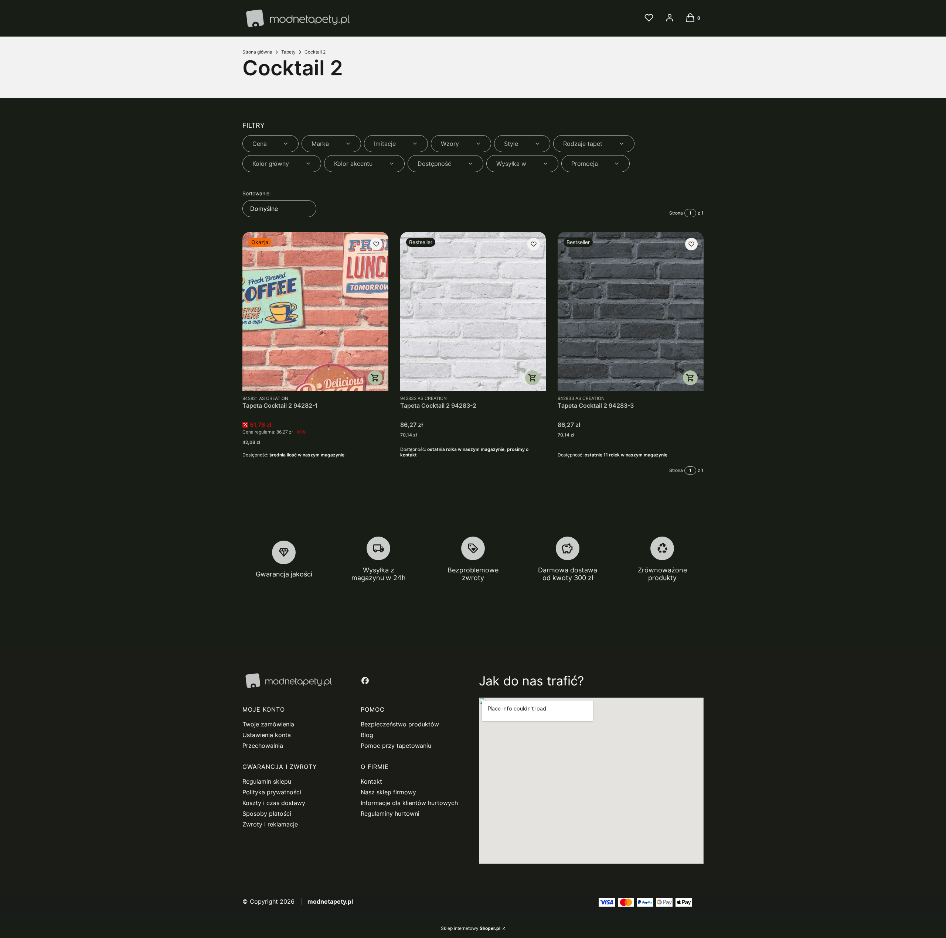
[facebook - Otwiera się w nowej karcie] (365, 680)
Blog (367, 735)
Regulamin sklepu (266, 781)
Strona (676, 213)
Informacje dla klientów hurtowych (409, 803)
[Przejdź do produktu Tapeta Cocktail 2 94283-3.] (631, 311)
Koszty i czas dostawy (273, 803)
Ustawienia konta (266, 735)
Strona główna (257, 52)
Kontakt (371, 781)
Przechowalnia (262, 745)
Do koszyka (375, 377)
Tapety (288, 52)
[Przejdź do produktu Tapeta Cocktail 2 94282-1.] (315, 311)
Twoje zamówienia (268, 724)
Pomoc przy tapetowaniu (396, 745)
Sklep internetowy (470, 928)
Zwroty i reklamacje (270, 824)
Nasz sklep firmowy (388, 792)
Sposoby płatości (266, 813)
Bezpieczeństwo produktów (400, 724)
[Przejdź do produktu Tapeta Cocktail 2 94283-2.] (473, 311)
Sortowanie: (256, 193)
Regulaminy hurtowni (390, 813)
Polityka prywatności (271, 792)
